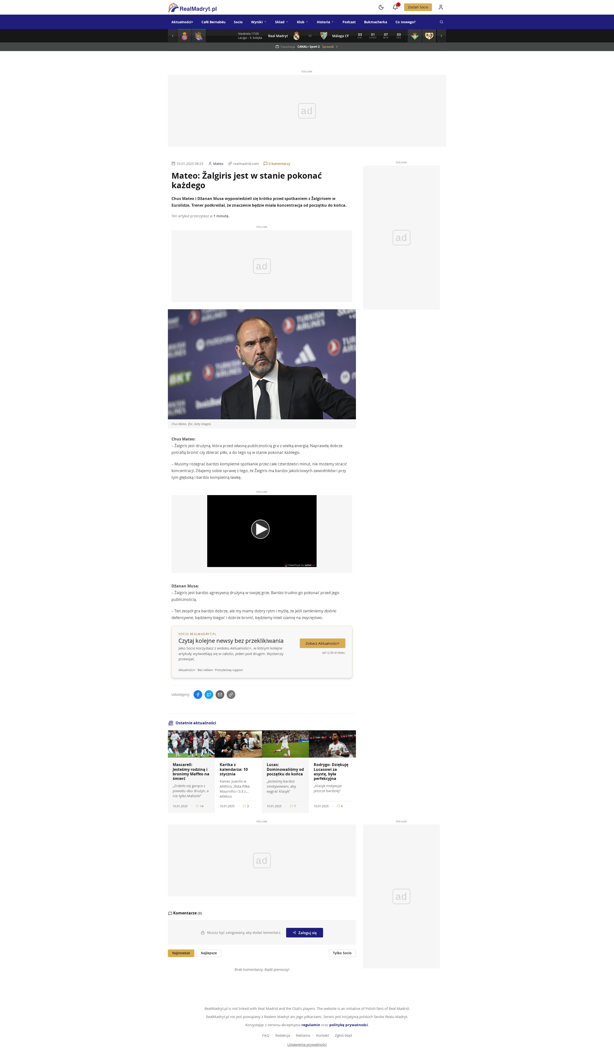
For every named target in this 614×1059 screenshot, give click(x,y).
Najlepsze (209, 953)
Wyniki (257, 22)
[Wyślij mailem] (220, 694)
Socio (238, 22)
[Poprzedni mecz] (172, 35)
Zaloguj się (307, 932)
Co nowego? (406, 22)
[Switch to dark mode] (381, 7)
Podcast (349, 22)
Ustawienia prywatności (307, 1044)
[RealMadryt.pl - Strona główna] (192, 7)
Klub (300, 22)
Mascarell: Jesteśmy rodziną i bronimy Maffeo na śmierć (191, 771)
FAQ (265, 1035)
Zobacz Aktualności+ (323, 643)
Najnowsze (181, 953)
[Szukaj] (441, 22)
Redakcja (282, 1035)
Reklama (303, 1035)
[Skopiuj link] (231, 694)
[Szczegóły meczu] (184, 35)
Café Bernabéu (213, 22)
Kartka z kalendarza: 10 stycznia (234, 769)
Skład (279, 22)
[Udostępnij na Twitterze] (209, 694)
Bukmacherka (375, 22)
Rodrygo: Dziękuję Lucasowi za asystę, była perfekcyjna (331, 771)
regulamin (310, 1024)
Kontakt (322, 1035)
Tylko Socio (342, 953)
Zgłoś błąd (343, 1035)
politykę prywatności (348, 1024)
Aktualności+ (182, 22)
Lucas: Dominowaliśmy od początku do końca (285, 769)
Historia (323, 22)
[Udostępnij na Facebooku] (198, 694)
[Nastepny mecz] (441, 35)
